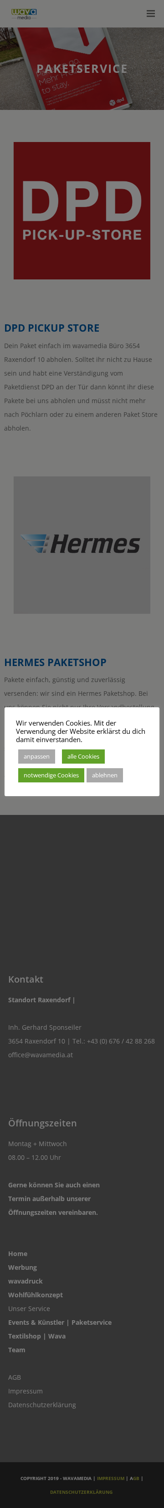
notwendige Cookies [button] (51, 775)
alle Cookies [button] (83, 756)
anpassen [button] (37, 756)
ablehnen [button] (105, 775)
